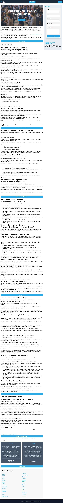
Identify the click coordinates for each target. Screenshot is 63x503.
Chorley (3, 478)
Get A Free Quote (22, 466)
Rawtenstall (24, 473)
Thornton (23, 476)
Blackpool (24, 478)
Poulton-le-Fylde (25, 475)
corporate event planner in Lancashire (10, 203)
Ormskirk (3, 493)
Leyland (3, 475)
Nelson (23, 486)
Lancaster (24, 491)
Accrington (4, 488)
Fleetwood (24, 487)
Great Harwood (4, 486)
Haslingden (4, 491)
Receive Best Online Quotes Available (22, 127)
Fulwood (3, 477)
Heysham (24, 494)
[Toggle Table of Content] (10, 44)
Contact (60, 1)
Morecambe (24, 495)
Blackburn (3, 480)
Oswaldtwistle (4, 485)
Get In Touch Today (22, 41)
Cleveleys (24, 483)
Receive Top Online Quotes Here (21, 196)
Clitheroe (3, 494)
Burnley (23, 481)
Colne (23, 489)
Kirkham (3, 483)
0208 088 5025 (32, 1)
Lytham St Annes (5, 496)
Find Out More (21, 295)
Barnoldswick (24, 492)
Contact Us (22, 393)
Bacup (23, 484)
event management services (37, 34)
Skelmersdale (4, 489)
